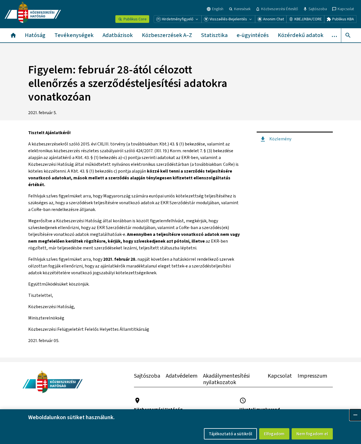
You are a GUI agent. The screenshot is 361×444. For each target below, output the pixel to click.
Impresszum (312, 376)
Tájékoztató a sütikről (230, 434)
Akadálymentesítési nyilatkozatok (226, 379)
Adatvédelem (181, 376)
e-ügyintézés (253, 35)
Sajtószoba (147, 376)
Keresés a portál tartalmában (348, 35)
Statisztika (214, 35)
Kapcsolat (280, 376)
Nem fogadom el (312, 434)
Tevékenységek (74, 35)
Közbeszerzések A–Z (167, 35)
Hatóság (35, 35)
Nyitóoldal (13, 35)
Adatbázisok (118, 35)
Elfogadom (274, 434)
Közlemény (280, 139)
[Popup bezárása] (355, 415)
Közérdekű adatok (300, 35)
